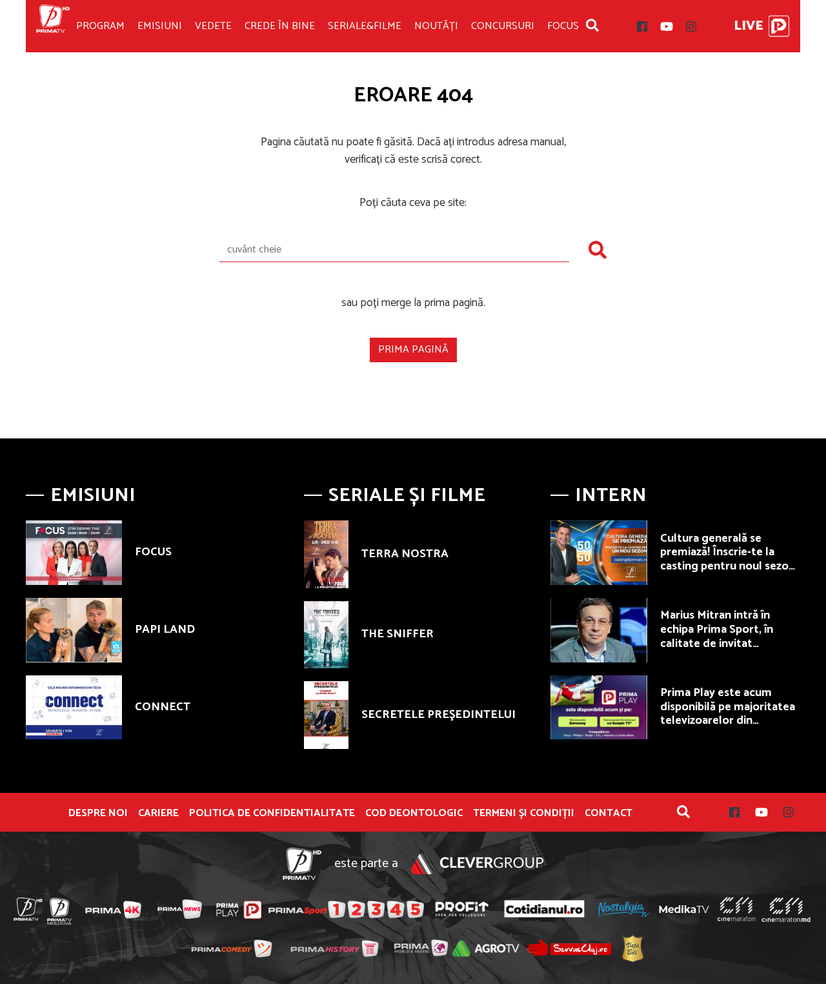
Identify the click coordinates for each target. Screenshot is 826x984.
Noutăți (436, 26)
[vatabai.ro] (633, 948)
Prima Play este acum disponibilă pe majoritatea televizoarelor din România (727, 713)
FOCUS (153, 552)
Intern (611, 495)
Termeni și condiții (523, 813)
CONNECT (162, 707)
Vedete (213, 26)
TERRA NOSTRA (404, 554)
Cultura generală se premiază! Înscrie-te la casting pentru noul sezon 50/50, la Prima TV (727, 559)
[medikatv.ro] (684, 909)
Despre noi (98, 813)
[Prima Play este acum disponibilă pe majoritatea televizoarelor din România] (598, 707)
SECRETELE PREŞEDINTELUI (438, 714)
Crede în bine (280, 26)
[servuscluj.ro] (569, 947)
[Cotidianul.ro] (544, 909)
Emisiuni (159, 26)
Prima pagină (413, 349)
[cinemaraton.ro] (736, 909)
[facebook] (642, 26)
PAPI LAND (165, 629)
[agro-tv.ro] (486, 948)
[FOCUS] (74, 552)
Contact (608, 813)
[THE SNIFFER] (326, 634)
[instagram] (691, 26)
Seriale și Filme (406, 495)
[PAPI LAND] (74, 630)
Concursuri (502, 26)
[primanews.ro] (180, 909)
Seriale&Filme (364, 26)
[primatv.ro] (28, 909)
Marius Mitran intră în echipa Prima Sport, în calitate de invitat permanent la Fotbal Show (729, 636)
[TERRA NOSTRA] (326, 554)
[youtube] (666, 26)
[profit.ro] (462, 909)
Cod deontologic (414, 813)
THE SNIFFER (397, 634)
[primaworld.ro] (421, 947)
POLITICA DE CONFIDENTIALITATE (272, 813)
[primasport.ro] (346, 909)
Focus (563, 26)
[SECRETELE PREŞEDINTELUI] (326, 714)
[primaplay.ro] (239, 909)
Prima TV (53, 26)
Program (100, 26)
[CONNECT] (74, 707)
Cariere (158, 813)
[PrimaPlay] (779, 26)
